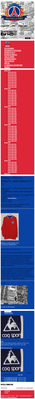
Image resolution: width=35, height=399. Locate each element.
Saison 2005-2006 (12, 134)
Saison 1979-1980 (12, 87)
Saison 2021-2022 (12, 164)
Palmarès (7, 67)
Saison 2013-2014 (12, 149)
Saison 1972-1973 (12, 75)
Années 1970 (7, 70)
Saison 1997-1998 (12, 119)
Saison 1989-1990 (12, 105)
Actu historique (9, 48)
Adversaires (7, 173)
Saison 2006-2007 (12, 136)
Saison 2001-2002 (12, 128)
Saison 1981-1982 (12, 92)
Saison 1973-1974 (12, 77)
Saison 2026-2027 (12, 172)
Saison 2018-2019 (12, 157)
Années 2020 (7, 160)
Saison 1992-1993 (12, 111)
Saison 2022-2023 (12, 165)
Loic (2, 341)
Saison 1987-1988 (12, 101)
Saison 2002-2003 (12, 129)
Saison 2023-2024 (12, 167)
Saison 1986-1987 (12, 100)
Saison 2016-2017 (12, 154)
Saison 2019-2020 (12, 159)
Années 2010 (7, 142)
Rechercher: (4, 38)
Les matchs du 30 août (10, 379)
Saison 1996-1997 (12, 118)
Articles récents (8, 313)
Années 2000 (7, 124)
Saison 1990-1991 (12, 108)
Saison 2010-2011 (12, 144)
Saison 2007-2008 (12, 137)
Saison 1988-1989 (12, 103)
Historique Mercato (10, 59)
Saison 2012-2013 (12, 147)
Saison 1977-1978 (12, 83)
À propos (7, 311)
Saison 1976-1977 (12, 82)
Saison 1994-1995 (12, 115)
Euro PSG (7, 63)
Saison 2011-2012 (12, 146)
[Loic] (12, 338)
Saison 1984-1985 (12, 97)
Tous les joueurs (9, 57)
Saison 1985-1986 (12, 98)
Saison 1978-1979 (12, 85)
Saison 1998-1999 (12, 121)
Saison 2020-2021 (12, 162)
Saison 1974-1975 (12, 79)
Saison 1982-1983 (12, 93)
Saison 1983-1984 (12, 95)
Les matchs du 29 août (10, 381)
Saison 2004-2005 (12, 133)
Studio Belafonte (12, 397)
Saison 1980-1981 (12, 90)
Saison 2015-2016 (12, 152)
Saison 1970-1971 (12, 72)
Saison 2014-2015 (12, 151)
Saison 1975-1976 (12, 80)
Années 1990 (7, 106)
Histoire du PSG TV (9, 53)
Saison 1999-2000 (12, 123)
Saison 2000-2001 (12, 126)
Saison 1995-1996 (12, 116)
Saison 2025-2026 (12, 170)
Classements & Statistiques (12, 51)
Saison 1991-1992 (12, 110)
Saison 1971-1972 (12, 74)
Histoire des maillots (10, 55)
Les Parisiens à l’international (13, 65)
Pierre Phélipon (12, 198)
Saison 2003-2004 (12, 131)
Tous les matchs (9, 61)
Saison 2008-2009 (12, 139)
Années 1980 (7, 88)
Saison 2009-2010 (12, 141)
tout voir (20, 374)
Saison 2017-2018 (12, 155)
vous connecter (12, 388)
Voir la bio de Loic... (6, 348)
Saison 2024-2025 (12, 169)
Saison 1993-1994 (12, 113)
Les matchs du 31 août (10, 378)
